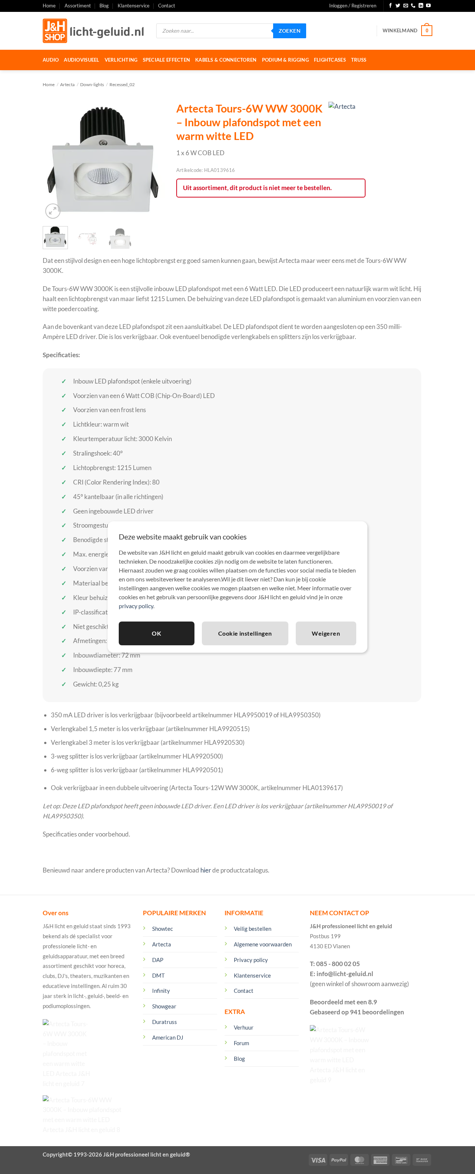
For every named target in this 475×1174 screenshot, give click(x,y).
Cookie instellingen (245, 633)
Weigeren (326, 633)
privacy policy (136, 605)
